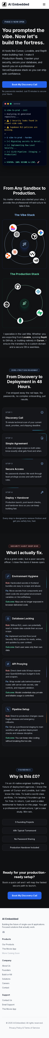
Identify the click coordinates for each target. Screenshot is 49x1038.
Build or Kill (7, 974)
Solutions (6, 979)
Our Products (8, 944)
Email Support (8, 1004)
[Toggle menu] (44, 4)
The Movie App (9, 949)
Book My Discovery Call (24, 84)
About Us (6, 966)
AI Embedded (10, 918)
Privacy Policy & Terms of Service (24, 1028)
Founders (6, 970)
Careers (5, 983)
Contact (5, 987)
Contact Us (7, 1000)
